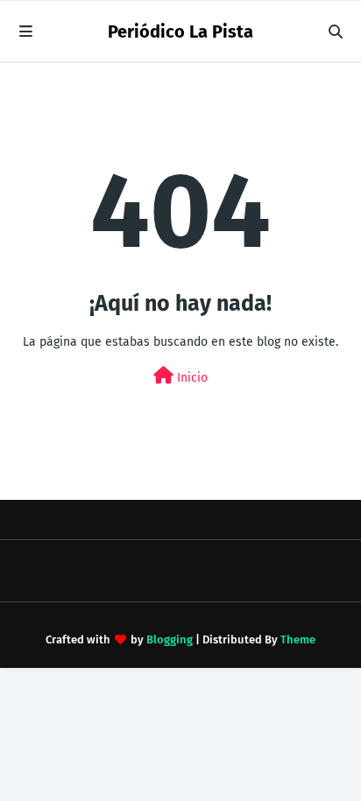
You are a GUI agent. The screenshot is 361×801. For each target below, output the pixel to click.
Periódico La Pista (180, 31)
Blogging (169, 639)
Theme (297, 639)
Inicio (190, 377)
